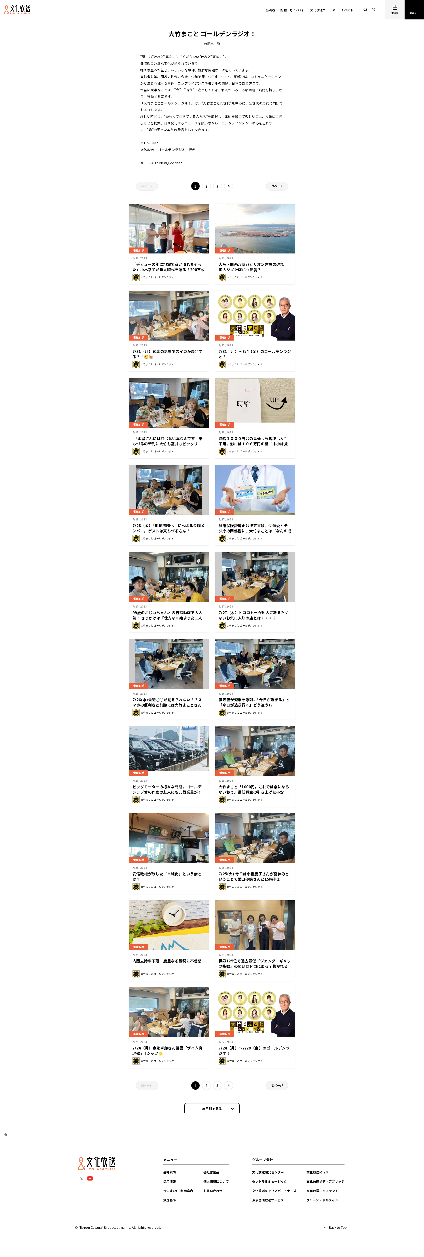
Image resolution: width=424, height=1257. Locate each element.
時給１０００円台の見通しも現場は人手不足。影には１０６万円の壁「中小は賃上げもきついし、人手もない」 (253, 444)
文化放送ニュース (322, 10)
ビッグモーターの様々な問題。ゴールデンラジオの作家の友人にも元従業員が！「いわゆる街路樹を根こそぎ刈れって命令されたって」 (168, 794)
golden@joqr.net (168, 162)
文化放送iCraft (318, 1172)
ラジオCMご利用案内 (178, 1190)
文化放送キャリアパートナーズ (274, 1190)
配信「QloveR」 (292, 10)
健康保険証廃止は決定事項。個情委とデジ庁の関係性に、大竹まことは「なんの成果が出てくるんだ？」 (255, 531)
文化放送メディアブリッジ (325, 1181)
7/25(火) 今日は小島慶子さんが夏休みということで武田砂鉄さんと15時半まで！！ (254, 879)
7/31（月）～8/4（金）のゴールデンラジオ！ (255, 354)
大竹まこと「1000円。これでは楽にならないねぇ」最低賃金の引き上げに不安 (254, 789)
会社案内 (169, 1172)
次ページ (277, 186)
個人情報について (216, 1181)
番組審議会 (211, 1172)
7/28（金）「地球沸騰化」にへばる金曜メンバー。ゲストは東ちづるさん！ (168, 528)
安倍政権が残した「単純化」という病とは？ (167, 876)
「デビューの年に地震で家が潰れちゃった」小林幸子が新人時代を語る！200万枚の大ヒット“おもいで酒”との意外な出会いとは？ (168, 272)
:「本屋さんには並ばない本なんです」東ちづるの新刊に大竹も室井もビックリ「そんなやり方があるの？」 (167, 444)
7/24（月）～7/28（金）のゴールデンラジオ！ (254, 1050)
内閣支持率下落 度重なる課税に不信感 (167, 961)
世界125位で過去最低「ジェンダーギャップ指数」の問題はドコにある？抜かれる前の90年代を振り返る (255, 966)
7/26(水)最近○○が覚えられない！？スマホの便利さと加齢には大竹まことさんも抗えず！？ (167, 705)
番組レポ (138, 250)
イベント (347, 10)
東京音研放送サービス (268, 1200)
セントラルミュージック (269, 1181)
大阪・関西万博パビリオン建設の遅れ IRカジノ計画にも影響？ (253, 266)
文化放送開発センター (268, 1172)
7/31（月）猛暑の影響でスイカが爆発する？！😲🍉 (167, 354)
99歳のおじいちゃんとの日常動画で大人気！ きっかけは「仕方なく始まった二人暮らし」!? (167, 618)
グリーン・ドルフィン (322, 1200)
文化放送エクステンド (322, 1190)
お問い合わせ (212, 1190)
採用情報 (169, 1181)
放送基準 (169, 1200)
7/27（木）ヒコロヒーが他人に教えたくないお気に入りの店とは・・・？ (254, 615)
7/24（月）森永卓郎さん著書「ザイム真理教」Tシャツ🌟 (167, 1050)
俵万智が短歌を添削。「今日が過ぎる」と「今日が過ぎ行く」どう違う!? (254, 702)
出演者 (270, 10)
